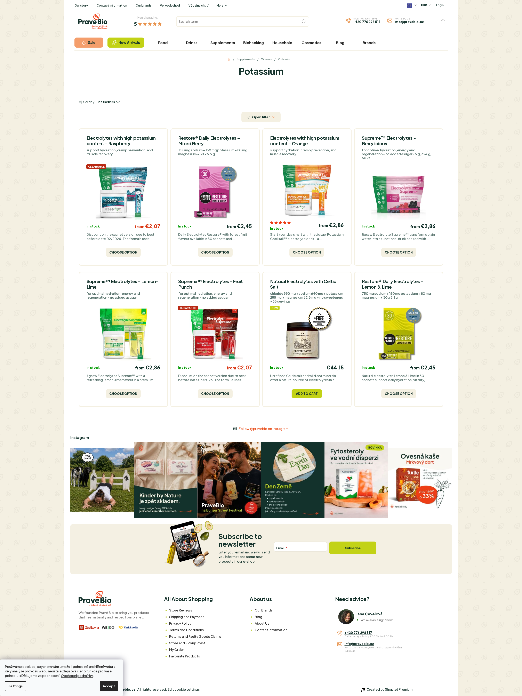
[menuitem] (88, 43)
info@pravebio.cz (409, 22)
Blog (258, 617)
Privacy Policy (180, 623)
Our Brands (263, 610)
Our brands (143, 5)
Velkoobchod (170, 5)
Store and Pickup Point (187, 643)
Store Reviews (180, 610)
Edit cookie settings (184, 689)
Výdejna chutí (198, 5)
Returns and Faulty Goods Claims (195, 636)
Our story (81, 5)
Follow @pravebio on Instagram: (264, 428)
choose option (123, 252)
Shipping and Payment (186, 617)
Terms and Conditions (186, 630)
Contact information (112, 5)
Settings (15, 686)
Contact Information (271, 630)
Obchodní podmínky (77, 675)
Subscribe (353, 548)
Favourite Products (184, 656)
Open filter (261, 117)
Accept (109, 686)
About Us (262, 623)
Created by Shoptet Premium (389, 689)
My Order (176, 649)
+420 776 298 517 (366, 22)
